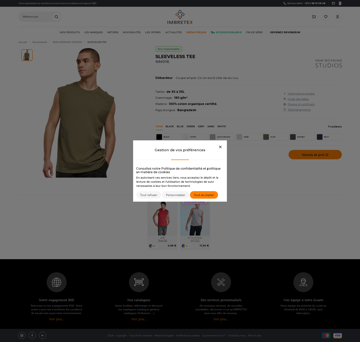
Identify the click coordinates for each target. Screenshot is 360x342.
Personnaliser (175, 195)
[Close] (220, 147)
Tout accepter (204, 195)
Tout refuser (148, 195)
